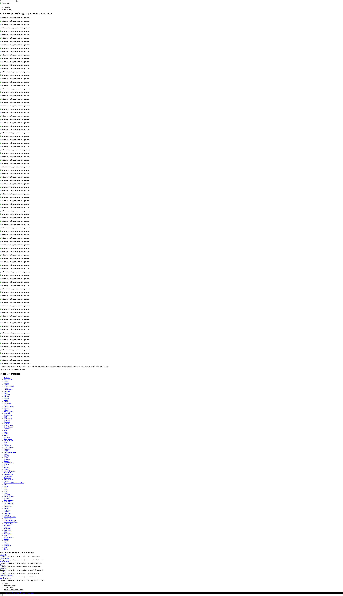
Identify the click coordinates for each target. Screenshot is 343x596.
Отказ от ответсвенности (13, 590)
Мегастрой (7, 478)
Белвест (6, 398)
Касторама (7, 445)
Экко (5, 542)
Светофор (7, 510)
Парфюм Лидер (9, 496)
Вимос (6, 405)
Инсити (6, 442)
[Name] (1, 595)
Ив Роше (7, 437)
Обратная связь (10, 586)
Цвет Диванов (8, 537)
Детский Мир (8, 415)
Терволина (7, 527)
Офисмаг (7, 495)
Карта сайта (8, 588)
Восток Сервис (8, 407)
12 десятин (3, 565)
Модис (6, 481)
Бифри (6, 401)
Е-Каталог (7, 429)
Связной (6, 512)
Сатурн (6, 508)
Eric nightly (3, 555)
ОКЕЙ (5, 491)
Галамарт (7, 408)
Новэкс (6, 486)
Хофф (5, 535)
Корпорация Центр (10, 452)
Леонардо (7, 461)
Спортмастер (8, 518)
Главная (7, 7)
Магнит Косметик (9, 471)
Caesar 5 (3, 572)
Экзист (6, 540)
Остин (6, 493)
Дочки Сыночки (9, 427)
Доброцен (7, 420)
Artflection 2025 (5, 568)
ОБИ (5, 488)
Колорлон (7, 449)
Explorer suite (4, 561)
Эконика (6, 544)
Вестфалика (7, 403)
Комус (6, 451)
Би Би (6, 400)
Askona (6, 381)
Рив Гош (6, 505)
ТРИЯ (5, 532)
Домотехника (8, 425)
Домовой (7, 423)
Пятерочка (7, 501)
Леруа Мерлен (8, 462)
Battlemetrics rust (5, 578)
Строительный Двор (10, 522)
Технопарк (7, 529)
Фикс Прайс (8, 534)
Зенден (6, 434)
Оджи (5, 490)
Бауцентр (7, 395)
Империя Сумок (9, 440)
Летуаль (6, 464)
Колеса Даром (8, 447)
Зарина (6, 432)
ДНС (5, 417)
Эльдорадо (7, 545)
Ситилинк (7, 515)
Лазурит (6, 454)
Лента (6, 457)
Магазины (8, 9)
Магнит (6, 469)
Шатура (6, 539)
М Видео (6, 468)
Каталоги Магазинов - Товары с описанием (19, 593)
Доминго (7, 422)
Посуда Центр (8, 500)
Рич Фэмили (8, 507)
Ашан (5, 393)
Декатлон (7, 413)
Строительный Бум (10, 520)
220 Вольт (7, 378)
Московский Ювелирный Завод (14, 483)
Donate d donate (5, 558)
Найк (5, 484)
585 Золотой (8, 379)
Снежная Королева (10, 517)
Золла (6, 435)
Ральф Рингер (8, 503)
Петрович (7, 498)
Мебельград (8, 476)
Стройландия (8, 523)
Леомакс (7, 459)
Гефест (6, 410)
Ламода (6, 456)
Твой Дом (7, 525)
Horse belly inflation (6, 575)
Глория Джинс (8, 412)
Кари (5, 444)
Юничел (6, 549)
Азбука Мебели (9, 386)
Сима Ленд (7, 513)
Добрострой (8, 418)
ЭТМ (5, 547)
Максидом (7, 473)
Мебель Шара (8, 474)
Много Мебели (8, 479)
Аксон (6, 388)
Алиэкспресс (8, 390)
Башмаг (6, 396)
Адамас (6, 383)
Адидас (6, 384)
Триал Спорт (8, 530)
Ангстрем (7, 391)
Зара (5, 430)
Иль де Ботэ (8, 439)
